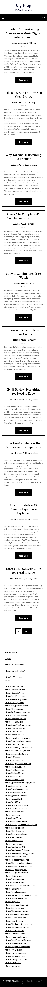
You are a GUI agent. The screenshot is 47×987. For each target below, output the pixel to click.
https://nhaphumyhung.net (16, 905)
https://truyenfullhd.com (15, 943)
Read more (23, 80)
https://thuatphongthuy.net (17, 927)
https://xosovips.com (14, 760)
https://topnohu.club (14, 722)
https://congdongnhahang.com (18, 866)
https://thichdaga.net (14, 709)
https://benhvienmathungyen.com (19, 853)
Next (27, 631)
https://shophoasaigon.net (16, 911)
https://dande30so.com (15, 767)
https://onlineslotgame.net (16, 699)
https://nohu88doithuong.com (18, 725)
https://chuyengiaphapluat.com (18, 863)
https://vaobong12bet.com (16, 744)
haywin (8, 658)
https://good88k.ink (13, 799)
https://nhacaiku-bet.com (16, 786)
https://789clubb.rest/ (14, 664)
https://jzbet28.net (13, 802)
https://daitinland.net (14, 876)
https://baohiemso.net (14, 844)
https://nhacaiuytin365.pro (16, 754)
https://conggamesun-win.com (18, 763)
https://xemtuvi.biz (13, 962)
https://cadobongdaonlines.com (18, 747)
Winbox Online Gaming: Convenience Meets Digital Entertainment (23, 33)
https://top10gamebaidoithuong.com (21, 824)
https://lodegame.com (14, 815)
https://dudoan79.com (14, 773)
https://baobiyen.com (14, 840)
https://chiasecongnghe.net (17, 860)
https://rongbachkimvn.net (16, 705)
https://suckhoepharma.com (17, 914)
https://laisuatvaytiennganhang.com (21, 895)
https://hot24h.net (13, 889)
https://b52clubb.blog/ (15, 671)
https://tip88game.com (15, 770)
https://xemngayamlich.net (16, 959)
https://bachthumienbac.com (17, 738)
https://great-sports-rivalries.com (20, 885)
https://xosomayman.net (15, 728)
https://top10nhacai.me (15, 696)
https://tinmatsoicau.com (16, 715)
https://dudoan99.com (14, 779)
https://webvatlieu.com (15, 956)
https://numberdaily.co (14, 908)
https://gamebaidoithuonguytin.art (20, 783)
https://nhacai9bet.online (16, 821)
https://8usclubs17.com (15, 693)
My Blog (23, 5)
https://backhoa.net (13, 837)
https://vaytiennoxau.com (16, 953)
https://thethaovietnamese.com (18, 924)
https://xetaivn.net (13, 966)
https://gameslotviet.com (16, 795)
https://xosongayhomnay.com (18, 741)
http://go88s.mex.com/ (15, 677)
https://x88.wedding (14, 731)
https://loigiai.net (12, 901)
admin (23, 46)
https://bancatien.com (14, 734)
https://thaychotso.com (15, 831)
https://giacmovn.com (14, 879)
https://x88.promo (13, 757)
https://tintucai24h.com (15, 933)
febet (7, 680)
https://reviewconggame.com (17, 712)
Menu (42, 17)
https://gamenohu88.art (15, 792)
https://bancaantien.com (15, 718)
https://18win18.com (14, 686)
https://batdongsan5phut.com (18, 850)
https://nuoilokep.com (14, 828)
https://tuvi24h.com (13, 950)
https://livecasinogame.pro (16, 805)
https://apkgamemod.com (16, 834)
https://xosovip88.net (14, 702)
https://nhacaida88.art (15, 776)
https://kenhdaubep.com (15, 892)
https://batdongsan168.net (17, 847)
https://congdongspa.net (16, 869)
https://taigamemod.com (15, 917)
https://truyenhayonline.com (17, 946)
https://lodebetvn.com (14, 811)
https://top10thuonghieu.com (18, 940)
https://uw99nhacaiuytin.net (17, 751)
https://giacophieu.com (15, 882)
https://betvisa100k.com (15, 856)
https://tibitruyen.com (14, 930)
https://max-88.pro (13, 818)
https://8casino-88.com (15, 690)
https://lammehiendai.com (16, 898)
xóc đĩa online (11, 652)
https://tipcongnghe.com (16, 937)
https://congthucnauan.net (16, 872)
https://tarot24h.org (14, 921)
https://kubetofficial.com (16, 808)
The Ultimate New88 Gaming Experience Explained (23, 509)
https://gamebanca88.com (16, 789)
